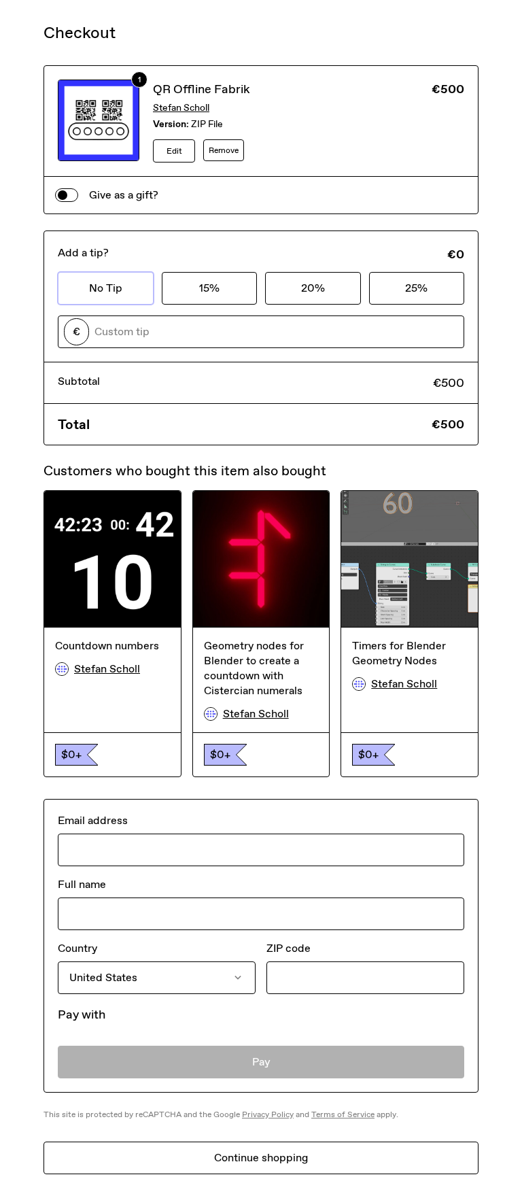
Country (77, 948)
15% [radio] (209, 287)
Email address (93, 820)
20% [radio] (313, 287)
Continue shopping (261, 1157)
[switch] (66, 195)
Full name (82, 884)
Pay (261, 1061)
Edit (174, 151)
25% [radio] (416, 287)
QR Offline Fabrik (201, 89)
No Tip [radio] (105, 287)
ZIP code (288, 948)
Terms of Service (343, 1114)
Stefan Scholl (181, 108)
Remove (224, 150)
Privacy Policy (268, 1114)
